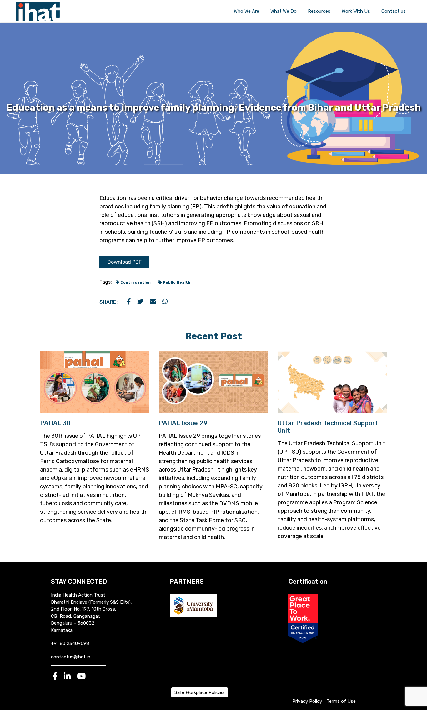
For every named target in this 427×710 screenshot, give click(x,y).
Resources (319, 11)
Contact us (393, 11)
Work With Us (356, 11)
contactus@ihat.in (70, 657)
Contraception (135, 282)
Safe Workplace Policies (199, 692)
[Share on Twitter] (140, 302)
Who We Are (246, 11)
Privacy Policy (307, 701)
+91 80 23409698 (70, 643)
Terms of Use (341, 701)
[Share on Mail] (153, 302)
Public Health (176, 282)
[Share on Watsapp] (165, 302)
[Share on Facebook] (129, 302)
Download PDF (125, 262)
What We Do (283, 11)
